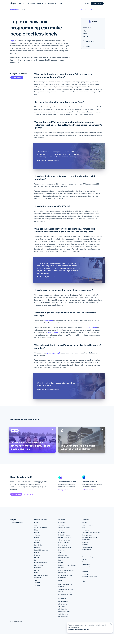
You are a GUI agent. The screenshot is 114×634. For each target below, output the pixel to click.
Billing (36, 530)
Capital (36, 532)
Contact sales (96, 3)
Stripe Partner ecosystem (66, 592)
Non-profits (62, 572)
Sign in (85, 3)
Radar (36, 572)
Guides (84, 522)
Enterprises (62, 522)
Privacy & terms (87, 535)
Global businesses (64, 540)
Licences (85, 542)
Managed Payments (40, 562)
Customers (14, 9)
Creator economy (63, 557)
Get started (16, 494)
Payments (37, 567)
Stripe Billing (48, 320)
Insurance (61, 567)
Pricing (60, 3)
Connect (37, 540)
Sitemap (85, 544)
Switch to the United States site (78, 629)
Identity (36, 552)
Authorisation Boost (40, 527)
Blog (83, 527)
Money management (64, 547)
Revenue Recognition (41, 575)
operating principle (53, 353)
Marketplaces (62, 545)
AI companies (62, 555)
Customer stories (87, 525)
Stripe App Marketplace (65, 589)
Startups (61, 525)
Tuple (12, 41)
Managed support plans (89, 576)
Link (35, 560)
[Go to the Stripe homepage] (12, 519)
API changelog (62, 609)
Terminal (37, 582)
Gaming (60, 562)
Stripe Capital (53, 332)
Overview (84, 10)
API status (61, 606)
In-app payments (63, 542)
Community (86, 530)
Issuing (36, 557)
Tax (35, 580)
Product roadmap (87, 557)
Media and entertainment (66, 570)
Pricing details (63, 490)
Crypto (36, 542)
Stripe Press (86, 564)
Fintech (60, 560)
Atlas (36, 525)
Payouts (36, 570)
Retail (60, 580)
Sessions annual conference (91, 532)
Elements (37, 547)
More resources (87, 550)
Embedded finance (64, 535)
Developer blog (63, 616)
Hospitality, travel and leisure (67, 565)
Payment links (38, 565)
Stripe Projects (63, 614)
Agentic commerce (64, 527)
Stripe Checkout (90, 327)
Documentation (63, 601)
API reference (87, 490)
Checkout (37, 535)
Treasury (37, 585)
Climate (36, 537)
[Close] (110, 624)
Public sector (62, 577)
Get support (86, 574)
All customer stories (97, 10)
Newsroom (85, 562)
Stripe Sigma (38, 577)
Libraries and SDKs (64, 611)
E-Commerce (62, 532)
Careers (84, 559)
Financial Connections (41, 550)
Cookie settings (87, 547)
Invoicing (37, 555)
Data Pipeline (38, 545)
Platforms (61, 550)
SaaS (60, 552)
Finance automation (64, 537)
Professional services (65, 575)
